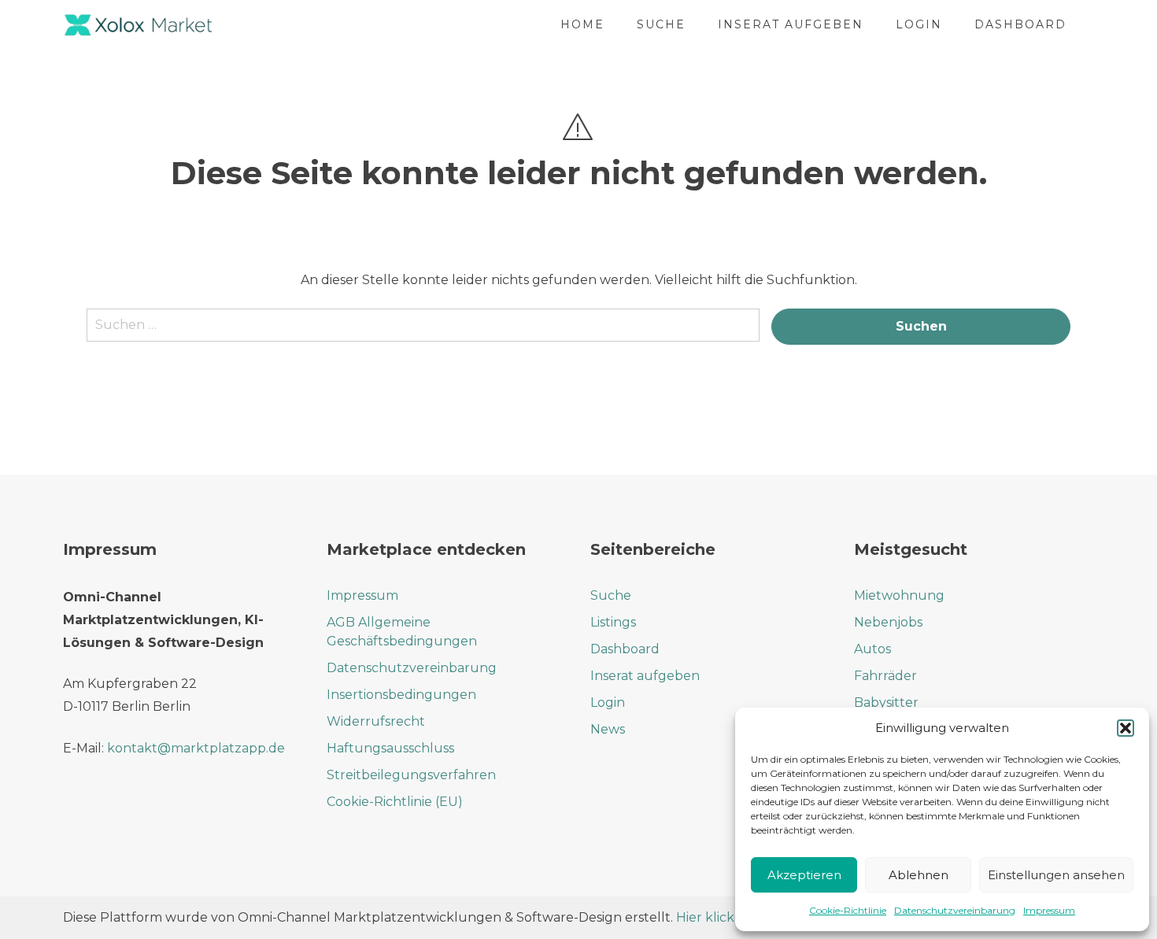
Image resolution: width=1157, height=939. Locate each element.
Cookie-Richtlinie (847, 910)
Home (582, 24)
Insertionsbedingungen (401, 694)
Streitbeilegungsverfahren (411, 774)
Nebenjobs (888, 622)
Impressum (1049, 910)
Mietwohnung (899, 595)
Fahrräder (885, 675)
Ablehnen (918, 874)
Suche (661, 24)
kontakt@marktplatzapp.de (196, 748)
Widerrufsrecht (376, 721)
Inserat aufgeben (790, 24)
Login (919, 24)
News (607, 729)
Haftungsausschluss (390, 748)
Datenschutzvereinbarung (954, 910)
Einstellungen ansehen (1056, 874)
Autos (872, 648)
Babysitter (886, 702)
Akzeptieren (804, 874)
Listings (613, 622)
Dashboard (1020, 24)
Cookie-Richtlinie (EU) (395, 801)
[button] (1125, 728)
